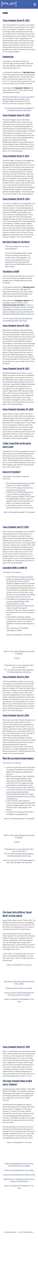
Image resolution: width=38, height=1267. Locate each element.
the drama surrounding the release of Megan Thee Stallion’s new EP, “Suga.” (20, 601)
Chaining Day (8, 56)
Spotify (31, 651)
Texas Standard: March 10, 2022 (16, 198)
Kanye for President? (12, 471)
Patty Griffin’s (7, 920)
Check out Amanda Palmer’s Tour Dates (19, 1170)
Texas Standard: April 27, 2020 (16, 526)
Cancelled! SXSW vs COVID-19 (15, 567)
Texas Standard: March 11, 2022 (16, 155)
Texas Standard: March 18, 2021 (16, 325)
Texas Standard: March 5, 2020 (16, 715)
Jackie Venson (25, 494)
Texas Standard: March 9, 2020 (16, 676)
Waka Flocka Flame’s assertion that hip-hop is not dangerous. (20, 796)
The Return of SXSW (11, 271)
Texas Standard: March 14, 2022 (16, 115)
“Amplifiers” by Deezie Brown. (17, 814)
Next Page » (28, 1232)
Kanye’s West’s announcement (23, 483)
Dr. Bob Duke (21, 262)
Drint (17, 606)
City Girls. (9, 774)
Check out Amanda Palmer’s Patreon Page (19, 1175)
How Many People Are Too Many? (16, 241)
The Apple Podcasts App (20, 651)
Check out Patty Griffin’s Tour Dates (19, 988)
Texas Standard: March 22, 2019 (16, 1046)
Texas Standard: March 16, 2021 (16, 368)
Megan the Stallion (22, 772)
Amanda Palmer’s (9, 1089)
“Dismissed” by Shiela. (14, 630)
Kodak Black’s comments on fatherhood (17, 309)
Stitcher (20, 653)
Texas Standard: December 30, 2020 (18, 409)
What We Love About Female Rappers (18, 758)
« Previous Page (9, 1232)
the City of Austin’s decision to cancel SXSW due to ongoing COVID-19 (20, 579)
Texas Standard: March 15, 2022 (16, 20)
